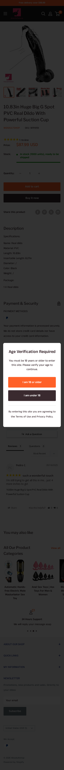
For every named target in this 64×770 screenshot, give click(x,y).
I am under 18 (32, 396)
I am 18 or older (32, 382)
